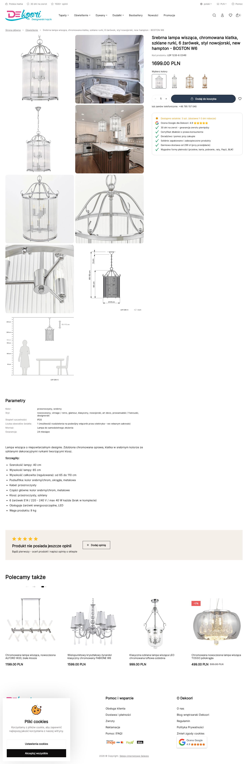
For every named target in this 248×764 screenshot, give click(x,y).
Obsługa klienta (115, 708)
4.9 (177, 123)
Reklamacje (113, 727)
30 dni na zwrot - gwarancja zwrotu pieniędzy (185, 127)
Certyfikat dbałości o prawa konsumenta (182, 132)
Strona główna (13, 30)
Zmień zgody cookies (190, 733)
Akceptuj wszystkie (36, 753)
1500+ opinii (61, 4)
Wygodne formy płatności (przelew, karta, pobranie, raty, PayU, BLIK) (197, 149)
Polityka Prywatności (190, 727)
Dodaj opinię (98, 545)
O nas (180, 708)
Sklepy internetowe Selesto (134, 756)
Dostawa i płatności (118, 714)
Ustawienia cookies (36, 743)
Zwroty (110, 721)
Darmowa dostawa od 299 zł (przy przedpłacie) (185, 145)
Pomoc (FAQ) (114, 733)
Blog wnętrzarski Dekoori (193, 714)
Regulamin (183, 721)
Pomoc (239, 4)
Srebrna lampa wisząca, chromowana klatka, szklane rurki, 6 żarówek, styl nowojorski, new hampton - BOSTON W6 (103, 30)
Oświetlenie (31, 30)
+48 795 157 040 (188, 106)
